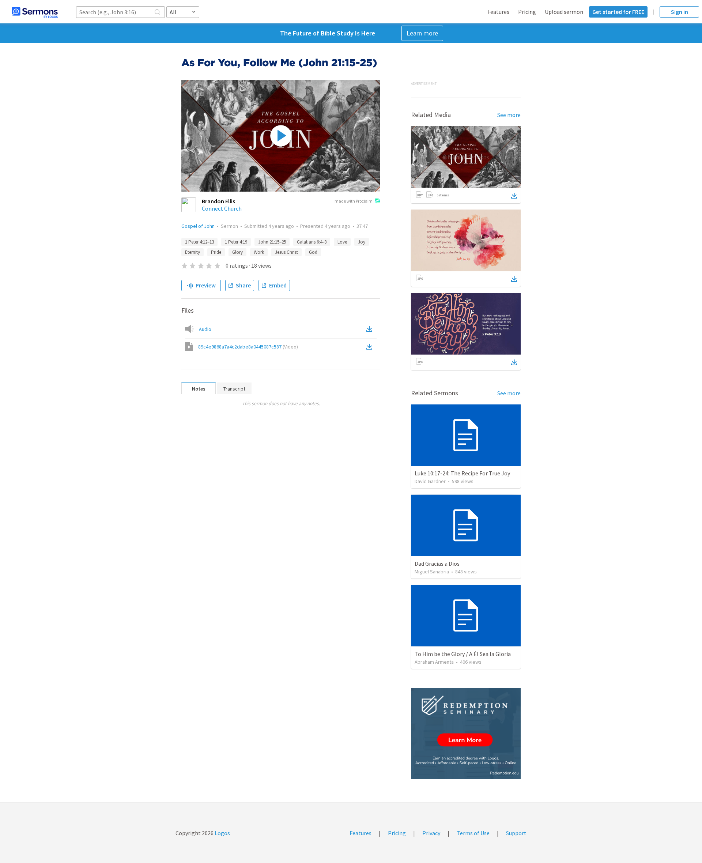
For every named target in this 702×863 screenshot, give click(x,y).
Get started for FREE (618, 11)
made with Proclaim (354, 201)
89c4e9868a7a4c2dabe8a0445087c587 (248, 346)
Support (516, 833)
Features (498, 11)
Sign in (679, 11)
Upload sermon (564, 11)
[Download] (514, 195)
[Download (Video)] (371, 346)
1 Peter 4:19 (236, 242)
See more (509, 114)
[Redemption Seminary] (466, 733)
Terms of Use (473, 833)
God (313, 252)
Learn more (422, 33)
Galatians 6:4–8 (312, 242)
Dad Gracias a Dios (437, 563)
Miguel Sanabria (432, 571)
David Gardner (430, 481)
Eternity (192, 252)
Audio (205, 329)
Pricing (527, 11)
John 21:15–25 (272, 242)
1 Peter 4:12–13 (199, 242)
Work (259, 252)
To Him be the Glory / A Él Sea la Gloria (463, 653)
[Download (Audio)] (371, 329)
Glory (237, 252)
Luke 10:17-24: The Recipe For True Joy (462, 473)
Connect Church (222, 208)
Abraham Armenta (434, 662)
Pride (216, 252)
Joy (361, 242)
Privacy (431, 833)
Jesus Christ (286, 252)
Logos (222, 833)
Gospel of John (198, 226)
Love (342, 242)
